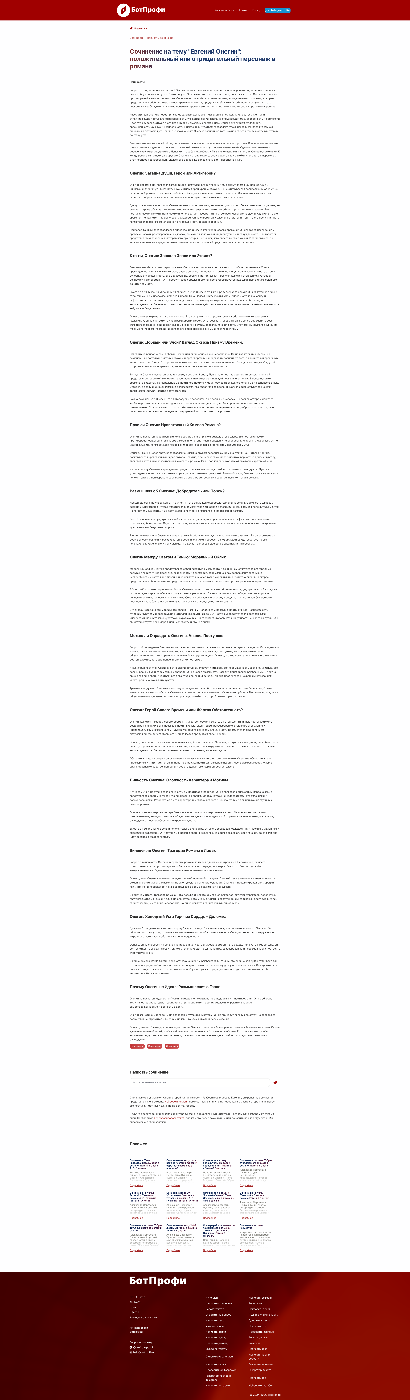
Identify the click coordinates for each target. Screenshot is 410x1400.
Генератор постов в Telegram (218, 1377)
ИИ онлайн (212, 1297)
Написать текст (216, 1320)
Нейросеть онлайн (176, 1101)
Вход (256, 10)
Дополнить (172, 1046)
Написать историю (218, 1385)
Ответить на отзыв (261, 1364)
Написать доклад (217, 1343)
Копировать (137, 1046)
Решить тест (257, 1303)
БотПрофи (136, 37)
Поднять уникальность (263, 1314)
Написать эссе (258, 1348)
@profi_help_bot (143, 1347)
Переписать (154, 1046)
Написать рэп (257, 1326)
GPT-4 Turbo (137, 1297)
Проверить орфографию (221, 1370)
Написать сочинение (160, 37)
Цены (243, 10)
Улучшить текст (216, 1326)
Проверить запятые (261, 1331)
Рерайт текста (215, 1309)
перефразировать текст (169, 1118)
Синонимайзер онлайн (220, 1356)
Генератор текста (260, 1370)
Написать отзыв (216, 1364)
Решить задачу (258, 1337)
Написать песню (216, 1337)
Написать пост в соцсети (259, 1356)
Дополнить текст (260, 1320)
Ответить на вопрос (218, 1314)
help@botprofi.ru (143, 1352)
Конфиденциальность (143, 1317)
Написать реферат (260, 1297)
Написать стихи (216, 1331)
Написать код (257, 1377)
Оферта (134, 1312)
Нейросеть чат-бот (261, 1385)
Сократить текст (259, 1309)
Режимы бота (224, 10)
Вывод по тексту (216, 1348)
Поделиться (141, 28)
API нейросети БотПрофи (139, 1329)
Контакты (136, 1302)
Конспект (254, 1343)
